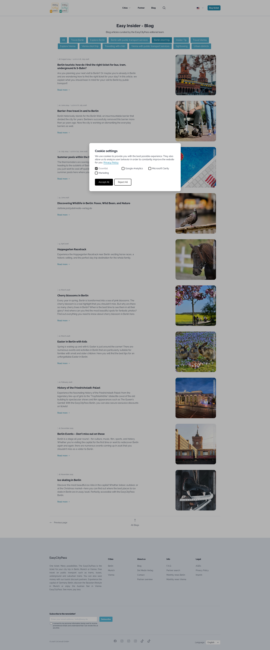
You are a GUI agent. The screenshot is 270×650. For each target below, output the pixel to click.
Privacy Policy (111, 162)
